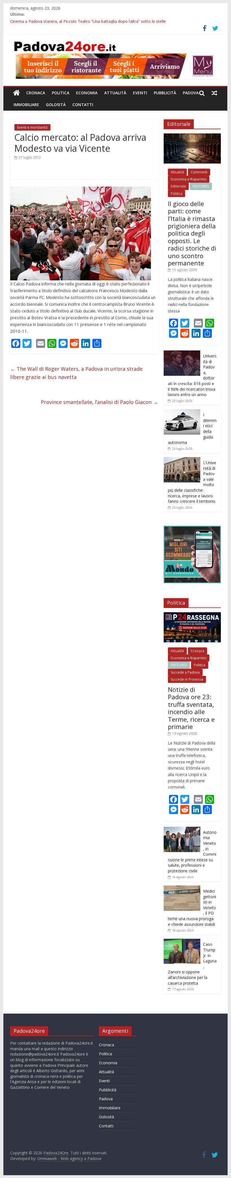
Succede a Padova (185, 672)
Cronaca (35, 92)
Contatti (82, 104)
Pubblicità (165, 92)
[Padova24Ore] (16, 93)
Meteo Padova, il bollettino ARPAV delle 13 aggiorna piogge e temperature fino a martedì (91, 20)
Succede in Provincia (187, 679)
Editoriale (178, 186)
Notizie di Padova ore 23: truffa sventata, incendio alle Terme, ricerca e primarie (191, 708)
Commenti (199, 172)
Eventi (140, 92)
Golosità (56, 104)
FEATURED (201, 186)
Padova (191, 92)
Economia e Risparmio (188, 179)
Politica (60, 92)
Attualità (115, 92)
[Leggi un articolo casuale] (214, 93)
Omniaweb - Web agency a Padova (69, 1158)
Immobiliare (26, 104)
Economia (86, 92)
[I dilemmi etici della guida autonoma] (182, 412)
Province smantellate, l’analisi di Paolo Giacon (99, 402)
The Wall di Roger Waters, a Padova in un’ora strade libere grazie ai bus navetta (76, 372)
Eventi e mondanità (32, 127)
